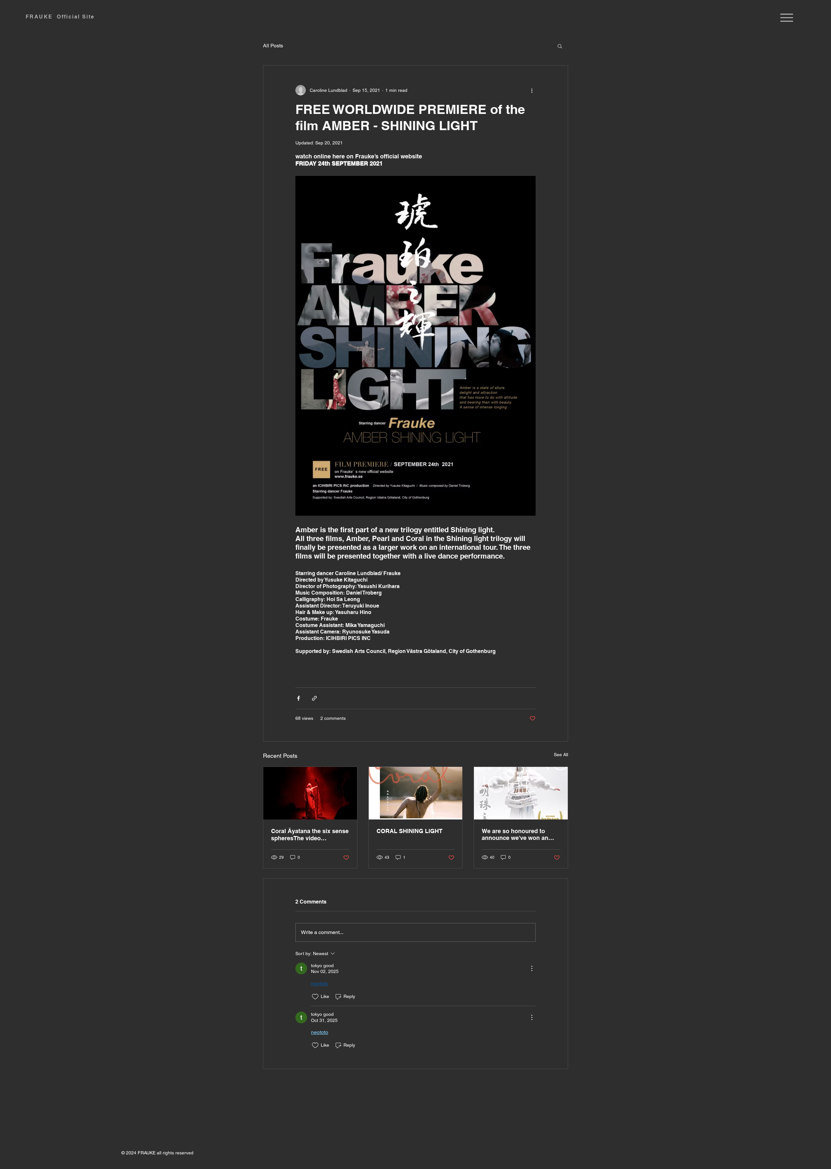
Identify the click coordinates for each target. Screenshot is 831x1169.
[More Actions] (532, 968)
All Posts (273, 46)
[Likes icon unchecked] (315, 997)
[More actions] (532, 90)
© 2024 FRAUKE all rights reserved (157, 1152)
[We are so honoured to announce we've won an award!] (521, 793)
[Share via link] (314, 698)
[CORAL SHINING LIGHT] (416, 793)
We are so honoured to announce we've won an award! (515, 834)
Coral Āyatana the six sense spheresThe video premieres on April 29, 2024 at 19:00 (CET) (310, 835)
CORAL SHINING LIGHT (409, 831)
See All (561, 754)
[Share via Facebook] (298, 698)
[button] (786, 18)
